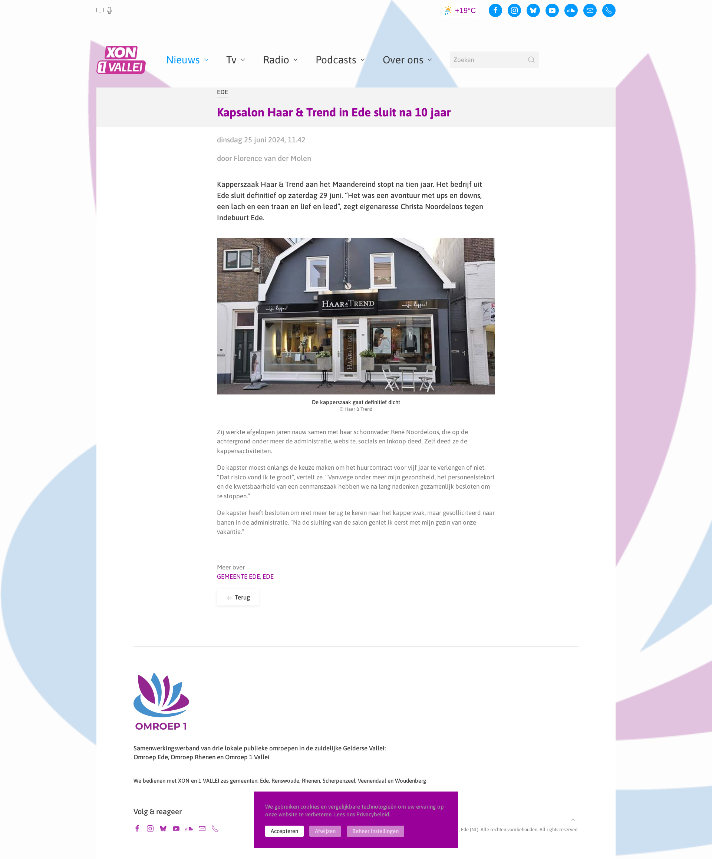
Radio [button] (276, 60)
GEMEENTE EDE (238, 576)
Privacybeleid (372, 814)
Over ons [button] (403, 60)
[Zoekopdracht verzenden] (531, 60)
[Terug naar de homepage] (122, 59)
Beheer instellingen (375, 831)
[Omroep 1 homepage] (161, 704)
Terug (241, 597)
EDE (222, 92)
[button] (104, 10)
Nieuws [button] (183, 60)
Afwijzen (325, 831)
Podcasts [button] (336, 60)
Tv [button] (231, 60)
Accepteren (284, 831)
